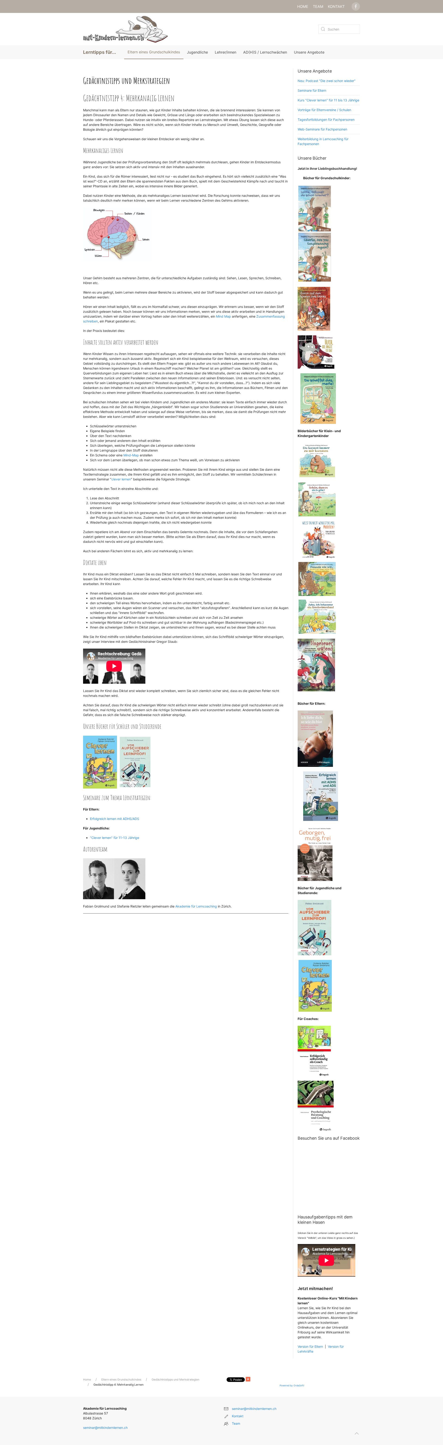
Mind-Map (131, 455)
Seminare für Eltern (312, 90)
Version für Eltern (310, 1346)
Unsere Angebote (309, 52)
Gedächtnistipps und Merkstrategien (175, 1379)
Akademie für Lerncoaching (196, 906)
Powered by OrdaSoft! (292, 1385)
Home (302, 6)
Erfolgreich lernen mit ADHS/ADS (114, 819)
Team (318, 6)
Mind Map (224, 316)
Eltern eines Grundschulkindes (154, 52)
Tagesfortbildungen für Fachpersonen (326, 119)
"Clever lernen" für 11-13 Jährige (114, 838)
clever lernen (121, 479)
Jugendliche (197, 52)
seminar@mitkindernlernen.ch (105, 1428)
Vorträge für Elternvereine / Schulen (324, 110)
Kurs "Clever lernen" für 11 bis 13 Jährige (328, 100)
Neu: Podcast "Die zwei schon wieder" (327, 81)
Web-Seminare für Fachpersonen (322, 129)
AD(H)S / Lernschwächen (265, 52)
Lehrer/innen (225, 52)
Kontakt (336, 6)
